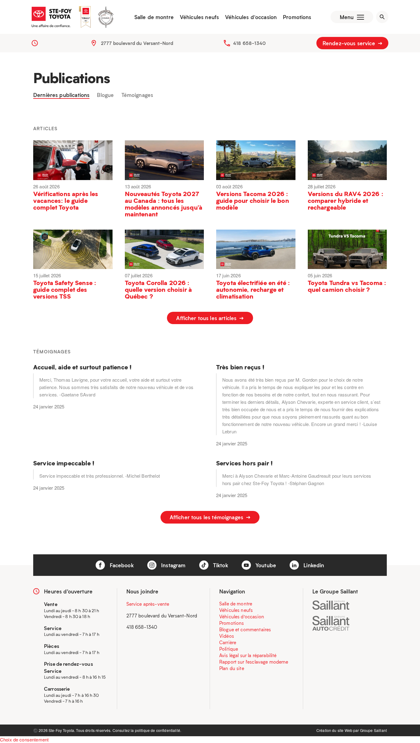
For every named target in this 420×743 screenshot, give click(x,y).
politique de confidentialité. (158, 730)
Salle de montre (154, 17)
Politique (228, 649)
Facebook (120, 565)
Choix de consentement (24, 739)
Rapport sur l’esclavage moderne (253, 662)
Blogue (105, 95)
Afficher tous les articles (207, 318)
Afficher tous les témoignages (207, 517)
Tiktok (220, 565)
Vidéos (226, 636)
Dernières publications (61, 95)
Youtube (265, 565)
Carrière (227, 642)
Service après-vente (147, 604)
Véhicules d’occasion (251, 17)
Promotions (297, 17)
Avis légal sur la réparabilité (248, 655)
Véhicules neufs (199, 17)
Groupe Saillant (373, 730)
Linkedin (313, 565)
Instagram (173, 565)
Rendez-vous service (350, 43)
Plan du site (231, 668)
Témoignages (137, 95)
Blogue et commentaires (245, 629)
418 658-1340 (249, 43)
